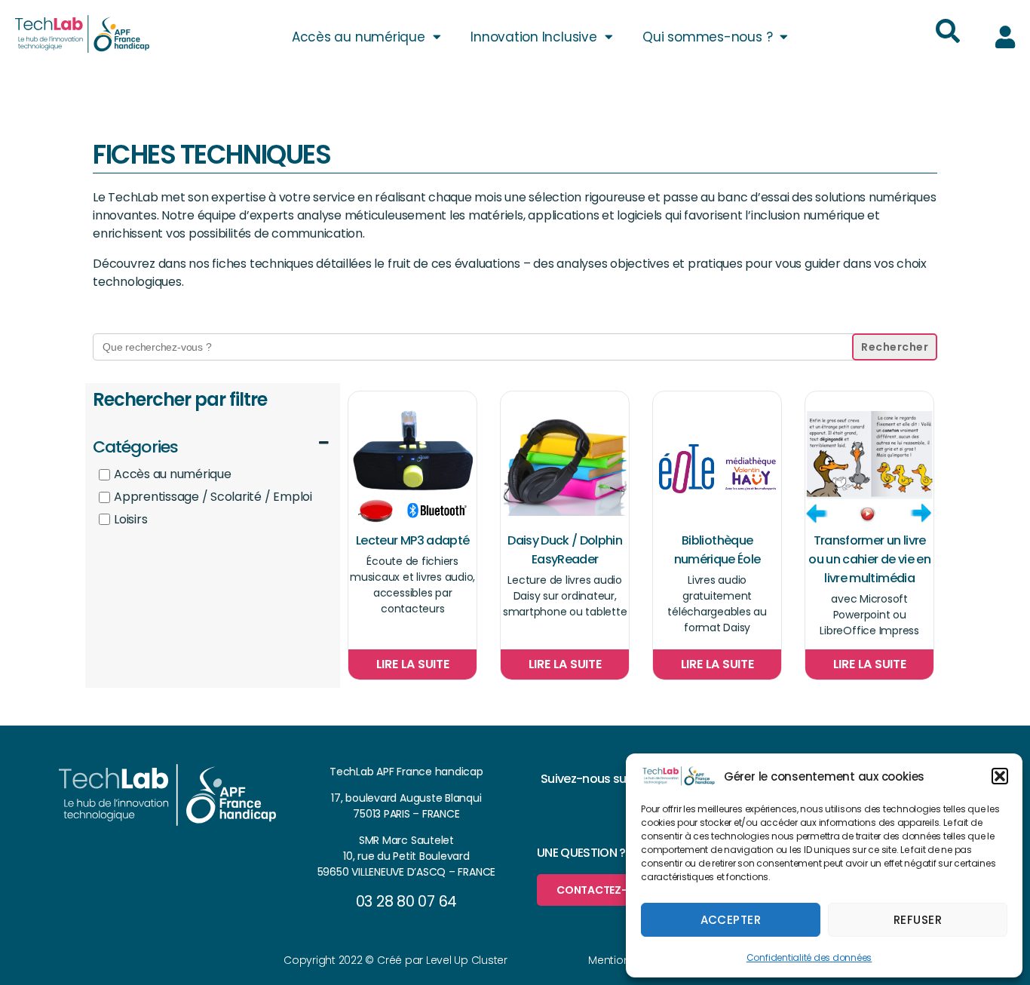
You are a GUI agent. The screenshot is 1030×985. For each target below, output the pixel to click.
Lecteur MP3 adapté (412, 540)
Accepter (731, 920)
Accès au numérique (358, 37)
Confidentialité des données (809, 957)
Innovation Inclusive (533, 37)
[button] (999, 776)
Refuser (918, 920)
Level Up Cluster (466, 960)
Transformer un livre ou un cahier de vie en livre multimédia (869, 559)
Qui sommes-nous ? (707, 37)
